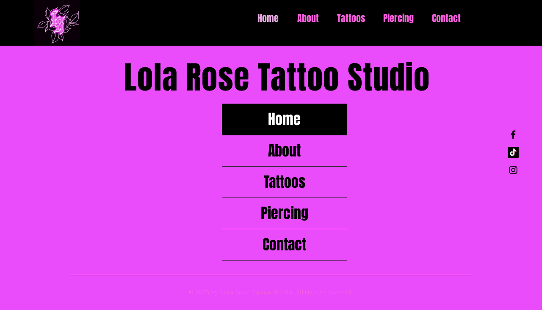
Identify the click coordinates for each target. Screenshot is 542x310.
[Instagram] (513, 170)
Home (284, 119)
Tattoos (284, 181)
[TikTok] (513, 152)
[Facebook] (513, 134)
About (284, 150)
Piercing (284, 213)
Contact (284, 244)
